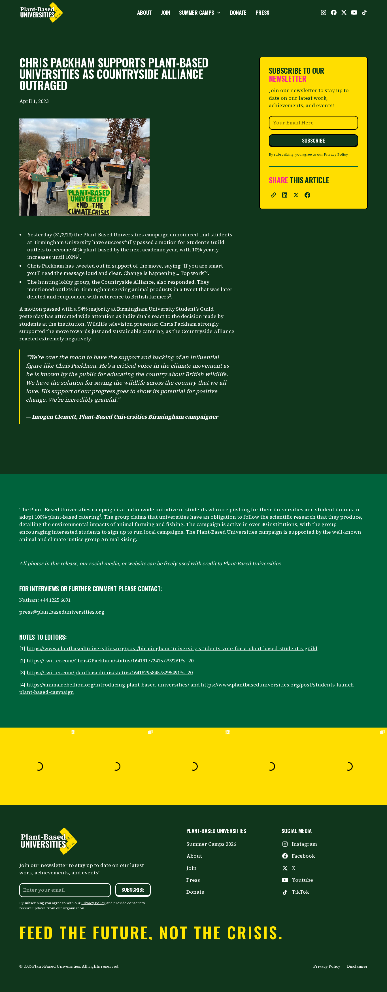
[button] (200, 12)
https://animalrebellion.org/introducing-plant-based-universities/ (108, 684)
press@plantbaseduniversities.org (61, 612)
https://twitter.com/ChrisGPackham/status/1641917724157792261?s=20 (110, 660)
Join (191, 868)
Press (193, 880)
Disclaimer (357, 966)
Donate (195, 892)
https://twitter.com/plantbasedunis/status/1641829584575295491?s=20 (110, 672)
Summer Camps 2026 (211, 844)
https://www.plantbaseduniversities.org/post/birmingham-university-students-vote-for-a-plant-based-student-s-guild (172, 648)
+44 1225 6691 (55, 600)
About (194, 856)
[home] (55, 12)
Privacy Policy (336, 154)
